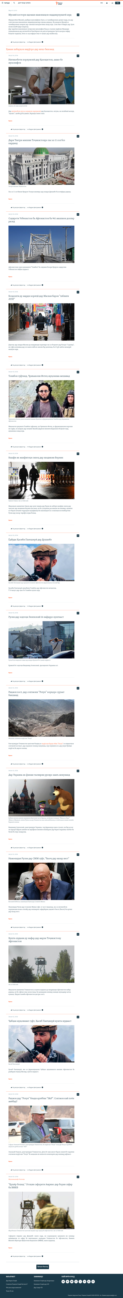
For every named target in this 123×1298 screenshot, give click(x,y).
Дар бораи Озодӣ (11, 1281)
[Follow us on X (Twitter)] (80, 1281)
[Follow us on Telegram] (84, 1281)
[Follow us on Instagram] (76, 1281)
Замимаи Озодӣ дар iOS (41, 1284)
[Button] (18, 42)
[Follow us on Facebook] (67, 1281)
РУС (101, 3)
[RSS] (88, 1281)
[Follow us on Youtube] (71, 1281)
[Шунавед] (112, 3)
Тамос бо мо (10, 1291)
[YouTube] (107, 3)
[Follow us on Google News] (63, 1281)
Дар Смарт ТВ (38, 1287)
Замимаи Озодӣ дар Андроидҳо (44, 1281)
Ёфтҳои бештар (42, 1267)
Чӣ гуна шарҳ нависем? (13, 1287)
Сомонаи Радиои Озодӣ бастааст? (16, 1284)
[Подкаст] (93, 1281)
